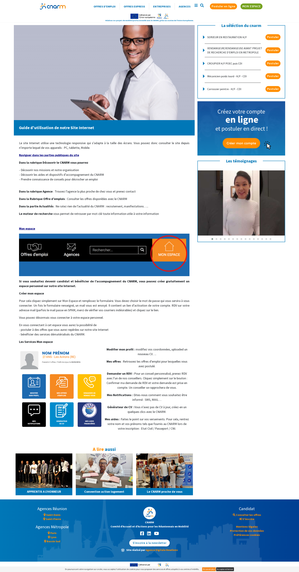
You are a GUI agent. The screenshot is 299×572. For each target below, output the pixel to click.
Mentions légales (247, 526)
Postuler (273, 37)
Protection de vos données (247, 530)
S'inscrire (248, 519)
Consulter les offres (248, 515)
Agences (185, 6)
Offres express (134, 6)
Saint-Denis (53, 515)
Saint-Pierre (53, 519)
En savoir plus (209, 569)
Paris (53, 533)
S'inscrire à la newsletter (149, 543)
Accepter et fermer (225, 569)
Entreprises (162, 6)
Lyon (53, 537)
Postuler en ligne (223, 6)
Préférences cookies (247, 535)
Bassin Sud (53, 541)
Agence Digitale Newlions (162, 550)
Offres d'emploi (105, 6)
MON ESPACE (251, 6)
